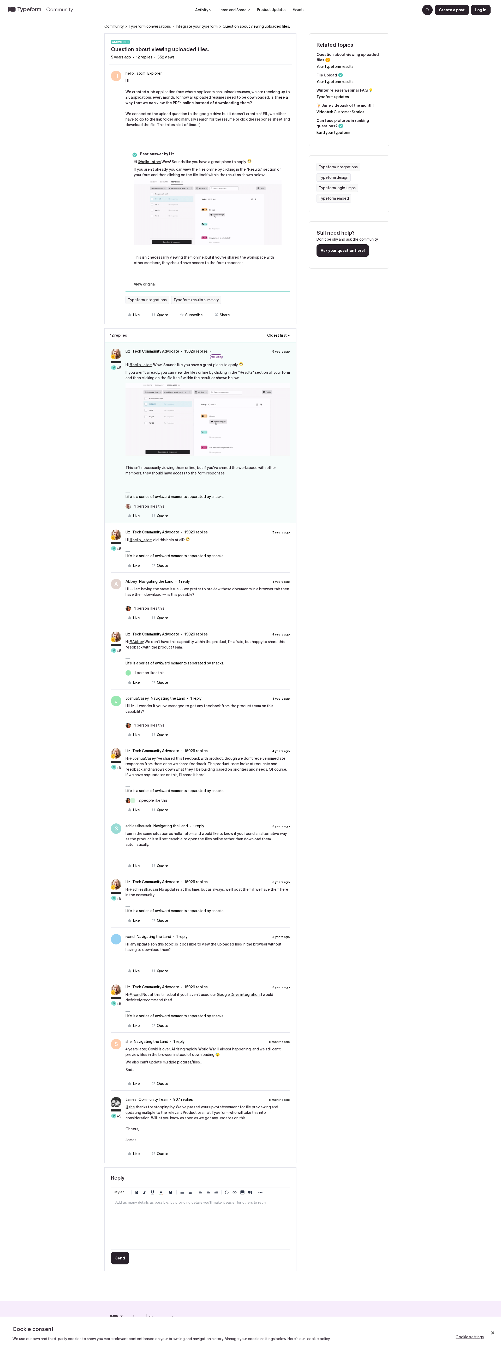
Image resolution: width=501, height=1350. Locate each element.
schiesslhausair (138, 826)
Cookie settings (470, 1337)
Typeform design (333, 177)
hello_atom (135, 73)
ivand (130, 937)
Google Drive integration (238, 994)
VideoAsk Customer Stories (340, 112)
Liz (128, 351)
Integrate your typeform (197, 26)
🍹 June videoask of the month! (345, 105)
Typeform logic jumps (337, 188)
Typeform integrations (147, 300)
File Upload (327, 75)
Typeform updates (333, 97)
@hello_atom (149, 162)
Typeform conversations (150, 26)
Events (299, 10)
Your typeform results (335, 66)
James (131, 1099)
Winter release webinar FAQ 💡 (345, 90)
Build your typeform (333, 132)
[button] (452, 10)
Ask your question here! (343, 250)
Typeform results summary (196, 300)
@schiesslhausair (143, 889)
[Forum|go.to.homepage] (42, 10)
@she (130, 1107)
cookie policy (318, 1339)
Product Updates (272, 10)
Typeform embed (334, 198)
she (129, 1041)
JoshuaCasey (137, 698)
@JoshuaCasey (142, 758)
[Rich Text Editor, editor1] (200, 1223)
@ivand (135, 994)
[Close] (492, 1333)
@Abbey (136, 642)
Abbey (131, 581)
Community (114, 26)
